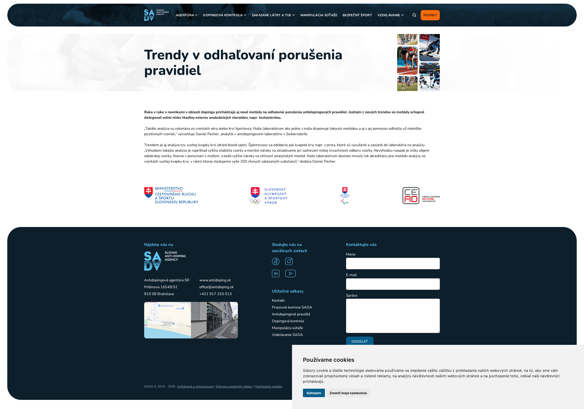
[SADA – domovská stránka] (165, 261)
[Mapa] (167, 320)
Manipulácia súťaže (318, 15)
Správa (351, 295)
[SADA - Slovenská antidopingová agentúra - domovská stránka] (156, 15)
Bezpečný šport (357, 15)
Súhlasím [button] (314, 393)
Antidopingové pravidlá (291, 314)
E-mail (351, 275)
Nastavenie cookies (268, 386)
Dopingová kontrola (222, 15)
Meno (350, 254)
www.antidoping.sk (215, 280)
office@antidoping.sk (216, 287)
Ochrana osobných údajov (234, 386)
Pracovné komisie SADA (292, 307)
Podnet (430, 15)
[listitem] (277, 261)
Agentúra (185, 15)
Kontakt (278, 300)
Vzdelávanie (389, 15)
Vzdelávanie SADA (287, 334)
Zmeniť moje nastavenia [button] (348, 393)
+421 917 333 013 (215, 293)
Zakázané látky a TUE (271, 15)
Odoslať (360, 341)
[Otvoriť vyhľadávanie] (414, 15)
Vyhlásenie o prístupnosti (195, 386)
